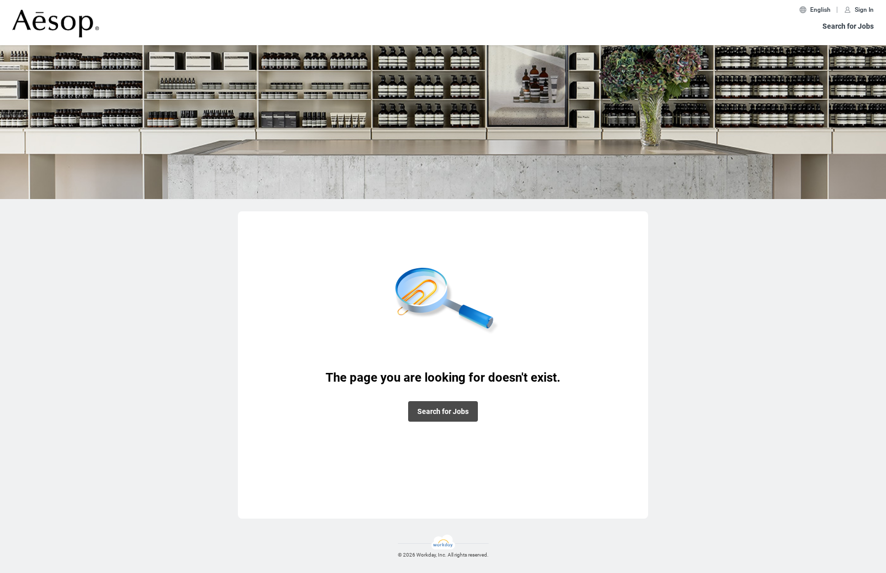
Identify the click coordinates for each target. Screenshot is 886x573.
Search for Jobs (848, 26)
